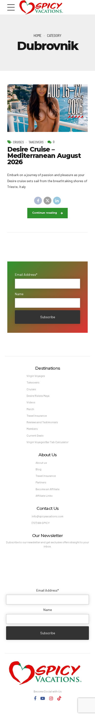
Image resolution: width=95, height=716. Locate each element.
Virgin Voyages (36, 375)
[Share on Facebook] (38, 200)
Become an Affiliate (47, 489)
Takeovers (36, 142)
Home (37, 35)
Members (32, 428)
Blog (38, 469)
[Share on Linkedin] (57, 200)
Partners (41, 482)
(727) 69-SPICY (41, 522)
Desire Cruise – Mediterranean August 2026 (44, 156)
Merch (30, 409)
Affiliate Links (44, 495)
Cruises (18, 142)
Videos (31, 402)
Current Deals (35, 435)
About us (41, 462)
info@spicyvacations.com (47, 516)
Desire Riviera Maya (38, 395)
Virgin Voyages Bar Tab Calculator (47, 442)
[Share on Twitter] (47, 200)
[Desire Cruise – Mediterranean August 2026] (47, 108)
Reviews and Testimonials (42, 422)
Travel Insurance (37, 415)
